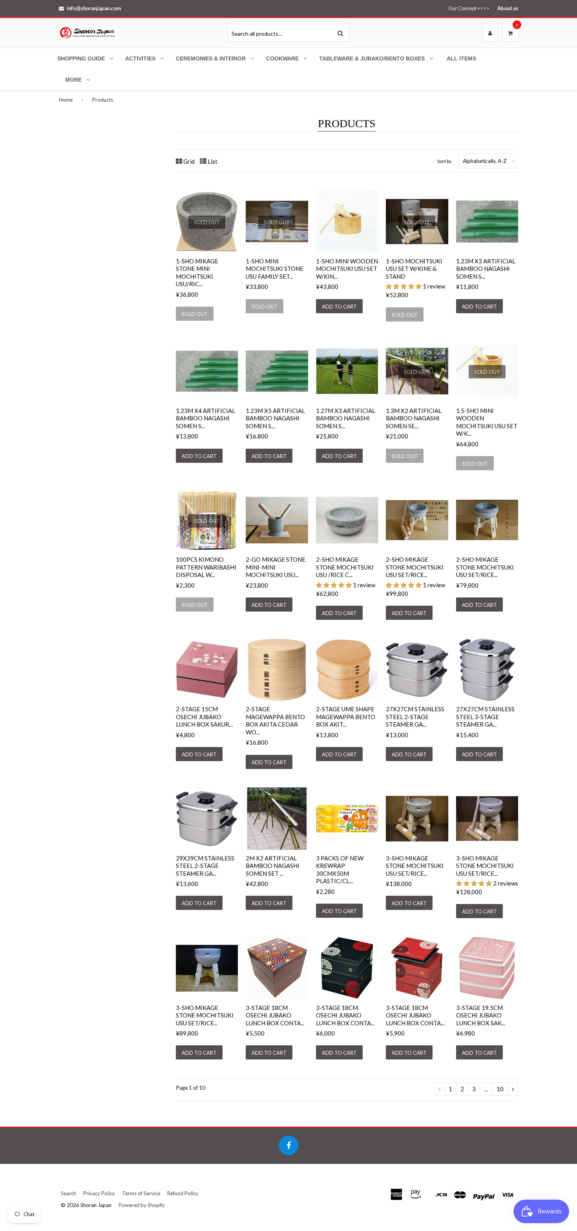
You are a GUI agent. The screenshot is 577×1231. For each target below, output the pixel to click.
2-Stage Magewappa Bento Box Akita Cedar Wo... (275, 720)
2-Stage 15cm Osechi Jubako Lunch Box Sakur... (204, 716)
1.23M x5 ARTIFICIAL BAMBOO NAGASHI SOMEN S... (275, 418)
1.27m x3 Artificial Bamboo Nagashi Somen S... (345, 418)
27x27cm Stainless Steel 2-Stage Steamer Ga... (415, 716)
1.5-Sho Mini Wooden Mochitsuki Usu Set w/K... (486, 422)
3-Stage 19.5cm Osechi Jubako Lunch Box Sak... (480, 1015)
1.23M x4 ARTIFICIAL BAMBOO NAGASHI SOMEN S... (205, 418)
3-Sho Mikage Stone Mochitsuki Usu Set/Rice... (415, 866)
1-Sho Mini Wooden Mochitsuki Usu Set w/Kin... (347, 269)
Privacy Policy (99, 1193)
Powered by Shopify (142, 1205)
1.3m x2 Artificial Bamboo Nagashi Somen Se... (414, 418)
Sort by (444, 161)
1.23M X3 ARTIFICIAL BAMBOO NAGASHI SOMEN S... (485, 269)
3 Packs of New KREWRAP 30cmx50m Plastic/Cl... (339, 870)
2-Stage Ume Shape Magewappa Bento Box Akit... (345, 716)
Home (66, 100)
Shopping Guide (81, 58)
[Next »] (513, 1089)
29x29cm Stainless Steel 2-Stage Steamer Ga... (205, 866)
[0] (510, 33)
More (73, 80)
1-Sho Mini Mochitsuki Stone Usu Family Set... (274, 269)
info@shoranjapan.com (94, 8)
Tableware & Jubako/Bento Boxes (372, 58)
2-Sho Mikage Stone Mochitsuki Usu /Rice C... (345, 567)
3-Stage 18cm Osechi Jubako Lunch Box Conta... (275, 1015)
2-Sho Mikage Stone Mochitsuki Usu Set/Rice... (415, 567)
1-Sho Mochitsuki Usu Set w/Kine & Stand (414, 269)
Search (68, 1193)
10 (500, 1088)
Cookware (282, 58)
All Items (461, 58)
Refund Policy (182, 1193)
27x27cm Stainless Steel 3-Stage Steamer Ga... (485, 716)
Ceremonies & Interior (211, 58)
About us (507, 8)
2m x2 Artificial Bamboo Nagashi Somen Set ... (272, 866)
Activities (140, 58)
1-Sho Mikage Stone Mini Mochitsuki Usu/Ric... (197, 273)
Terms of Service (141, 1193)
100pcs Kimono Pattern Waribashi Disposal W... (206, 567)
